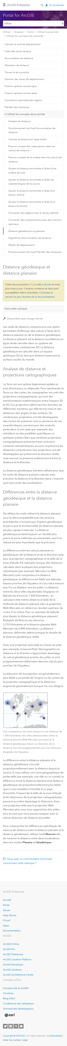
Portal (6, 905)
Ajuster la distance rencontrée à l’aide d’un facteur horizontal (31, 203)
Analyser (19, 32)
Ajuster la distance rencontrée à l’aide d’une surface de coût (32, 170)
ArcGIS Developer (13, 964)
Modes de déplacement (21, 245)
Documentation (12, 930)
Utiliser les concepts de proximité (25, 36)
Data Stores (9, 915)
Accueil (7, 899)
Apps (6, 925)
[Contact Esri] (21, 1026)
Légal (25, 1040)
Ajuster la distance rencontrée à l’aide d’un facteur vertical (31, 192)
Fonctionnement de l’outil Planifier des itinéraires (35, 252)
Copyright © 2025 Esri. (14, 1035)
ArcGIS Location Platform (17, 959)
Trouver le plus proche (17, 72)
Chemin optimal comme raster (21, 93)
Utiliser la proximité (47, 32)
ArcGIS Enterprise (18, 5)
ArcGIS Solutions (12, 969)
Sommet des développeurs (18, 1008)
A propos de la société (16, 988)
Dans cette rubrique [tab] (16, 308)
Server (6, 910)
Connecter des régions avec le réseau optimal (33, 212)
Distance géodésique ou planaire (26, 231)
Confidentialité (54, 1035)
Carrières (8, 993)
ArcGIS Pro (9, 949)
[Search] (42, 5)
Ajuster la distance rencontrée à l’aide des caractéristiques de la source (31, 181)
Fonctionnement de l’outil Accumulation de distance (31, 130)
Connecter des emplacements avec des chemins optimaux (35, 221)
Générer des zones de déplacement (24, 79)
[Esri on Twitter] (5, 1026)
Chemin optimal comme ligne (21, 86)
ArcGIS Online (11, 944)
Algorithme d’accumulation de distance (29, 238)
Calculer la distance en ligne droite (27, 139)
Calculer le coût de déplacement (23, 44)
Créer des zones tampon (18, 51)
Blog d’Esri (9, 998)
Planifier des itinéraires (17, 107)
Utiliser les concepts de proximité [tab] (26, 114)
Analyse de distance (19, 121)
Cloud (6, 920)
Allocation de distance (17, 65)
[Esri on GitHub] (16, 1026)
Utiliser (7, 32)
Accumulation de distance (19, 58)
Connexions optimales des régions (23, 100)
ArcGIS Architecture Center (18, 974)
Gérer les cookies (12, 1040)
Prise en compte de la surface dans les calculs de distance (35, 159)
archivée (46, 284)
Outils (30, 32)
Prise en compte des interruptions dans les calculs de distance (31, 148)
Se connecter (56, 5)
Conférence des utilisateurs (18, 1003)
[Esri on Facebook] (10, 1026)
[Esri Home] (9, 1015)
